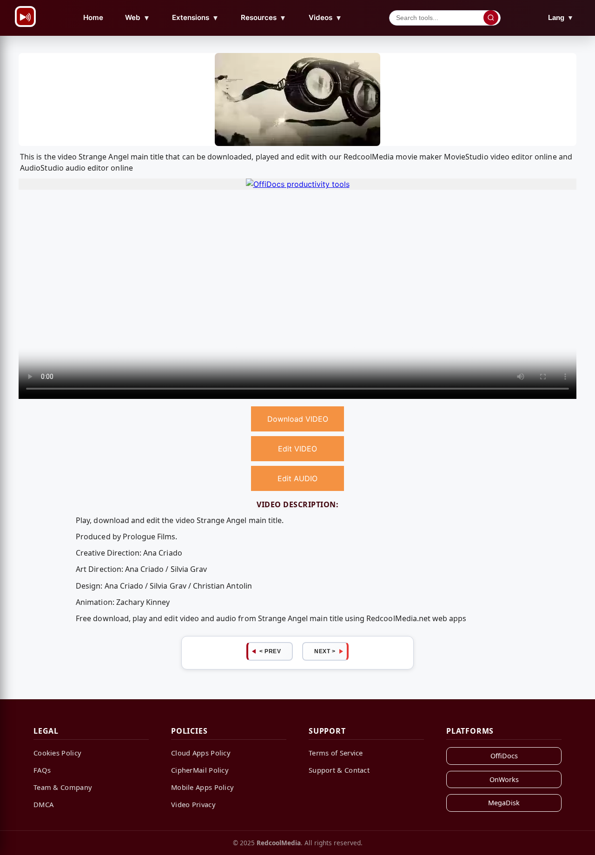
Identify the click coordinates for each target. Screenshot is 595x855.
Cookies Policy (57, 752)
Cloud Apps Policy (201, 752)
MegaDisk (504, 802)
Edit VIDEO (297, 448)
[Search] (490, 17)
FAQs (42, 770)
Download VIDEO (297, 419)
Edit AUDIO (297, 478)
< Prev (270, 651)
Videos (325, 17)
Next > (324, 651)
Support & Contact (339, 770)
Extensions (195, 17)
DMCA (43, 804)
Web (137, 17)
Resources (263, 17)
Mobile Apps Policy (202, 787)
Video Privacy (193, 804)
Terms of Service (336, 752)
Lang (561, 17)
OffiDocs (504, 755)
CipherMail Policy (200, 770)
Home (93, 17)
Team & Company (62, 787)
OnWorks (504, 779)
